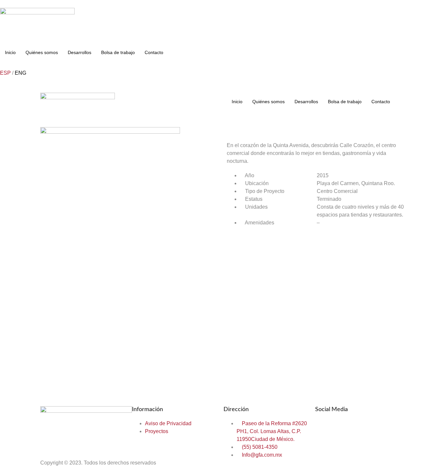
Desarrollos (79, 52)
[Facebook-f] (323, 428)
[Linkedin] (358, 428)
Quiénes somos (42, 52)
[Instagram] (341, 428)
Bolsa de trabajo (118, 52)
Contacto (154, 52)
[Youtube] (376, 428)
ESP (5, 73)
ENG (20, 73)
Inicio (10, 52)
